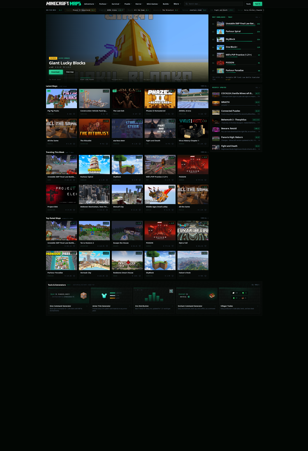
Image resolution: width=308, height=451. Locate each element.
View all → (204, 86)
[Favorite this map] (74, 114)
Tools (248, 4)
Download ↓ (56, 72)
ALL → (258, 17)
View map (70, 72)
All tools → (256, 285)
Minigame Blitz (63, 63)
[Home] (63, 3)
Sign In (257, 4)
